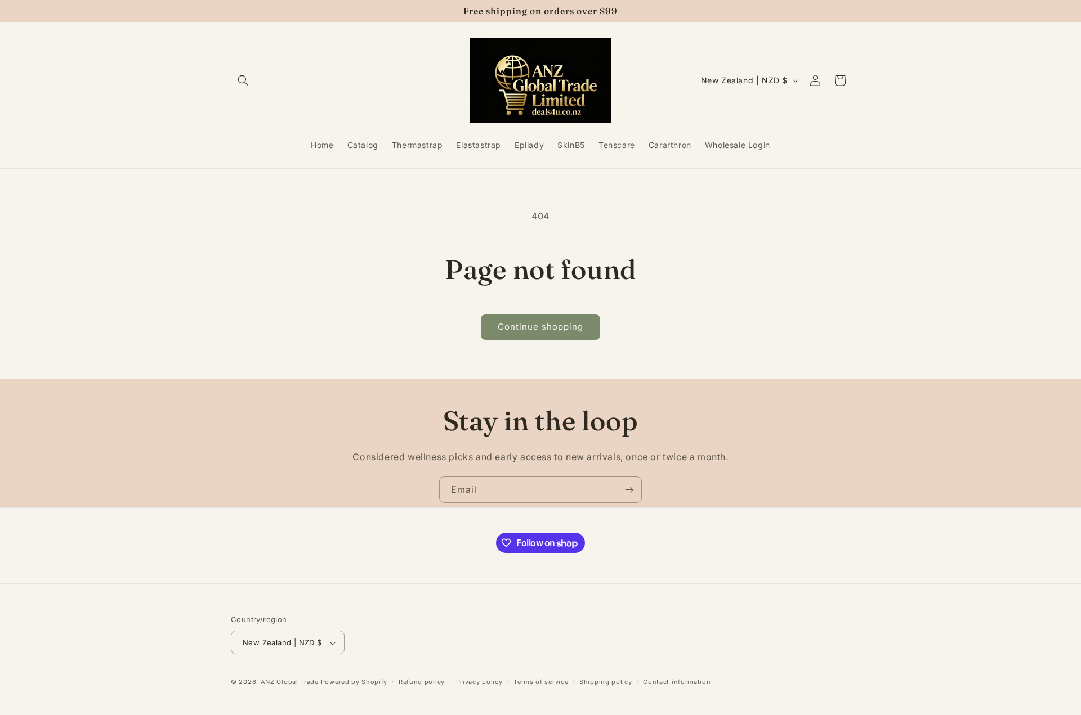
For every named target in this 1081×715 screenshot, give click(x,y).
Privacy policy (479, 682)
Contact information (677, 682)
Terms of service (540, 682)
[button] (243, 80)
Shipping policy (605, 682)
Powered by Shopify (354, 682)
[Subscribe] (629, 489)
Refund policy (422, 682)
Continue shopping (540, 326)
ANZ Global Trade (290, 682)
